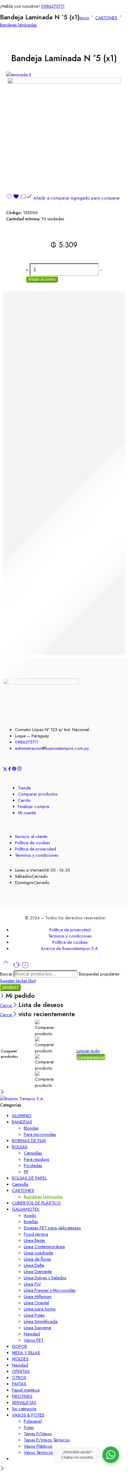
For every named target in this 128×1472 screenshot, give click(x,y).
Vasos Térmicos (38, 1452)
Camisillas (33, 1153)
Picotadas (33, 1165)
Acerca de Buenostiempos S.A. (70, 948)
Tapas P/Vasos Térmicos (47, 1440)
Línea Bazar (34, 1240)
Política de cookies (32, 842)
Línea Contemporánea (44, 1246)
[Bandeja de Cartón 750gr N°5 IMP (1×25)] (64, 592)
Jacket (22, 981)
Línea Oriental (36, 1302)
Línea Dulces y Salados (45, 1278)
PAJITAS (19, 1384)
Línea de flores (37, 1259)
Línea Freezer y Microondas (50, 1290)
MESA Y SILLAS (26, 1352)
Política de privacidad (35, 849)
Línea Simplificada (40, 1321)
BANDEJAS (22, 1122)
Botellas (31, 1221)
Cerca (6, 1005)
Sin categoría (24, 1408)
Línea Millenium (37, 1296)
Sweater (8, 981)
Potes (29, 1427)
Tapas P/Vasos (38, 1433)
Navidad (32, 1334)
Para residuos (36, 1159)
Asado (30, 1215)
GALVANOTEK (26, 1209)
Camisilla (20, 1184)
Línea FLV (32, 1284)
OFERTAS (21, 1371)
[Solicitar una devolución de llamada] (17, 967)
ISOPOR (19, 1346)
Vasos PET (33, 1340)
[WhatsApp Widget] (110, 1454)
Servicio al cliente (31, 836)
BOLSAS (19, 1147)
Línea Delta (34, 1265)
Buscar (7, 974)
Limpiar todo (88, 1051)
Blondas (31, 1128)
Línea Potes (34, 1315)
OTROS (19, 1377)
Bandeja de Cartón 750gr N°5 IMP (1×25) (43, 607)
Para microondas (40, 1134)
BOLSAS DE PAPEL (29, 1178)
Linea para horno (40, 1309)
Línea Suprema (37, 1327)
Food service (36, 1234)
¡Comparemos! (91, 1057)
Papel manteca (26, 1390)
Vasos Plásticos (38, 1446)
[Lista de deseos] (13, 198)
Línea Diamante (38, 1271)
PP (26, 1172)
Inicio (84, 18)
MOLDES (20, 1359)
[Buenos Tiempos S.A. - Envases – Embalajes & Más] (22, 1098)
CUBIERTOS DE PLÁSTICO (36, 1203)
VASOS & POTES (28, 1415)
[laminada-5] (18, 75)
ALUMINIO (22, 1115)
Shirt (32, 981)
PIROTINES (22, 1396)
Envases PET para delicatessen (52, 1228)
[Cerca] (3, 996)
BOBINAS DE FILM (29, 1140)
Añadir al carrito (41, 279)
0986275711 (53, 6)
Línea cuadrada (38, 1253)
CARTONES (106, 18)
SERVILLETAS (24, 1402)
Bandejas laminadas (18, 25)
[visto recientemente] (25, 967)
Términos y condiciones (36, 855)
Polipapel (33, 1421)
